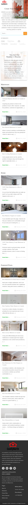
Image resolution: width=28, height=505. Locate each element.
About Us (4, 488)
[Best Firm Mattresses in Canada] (14, 389)
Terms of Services (5, 495)
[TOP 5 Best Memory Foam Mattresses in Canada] (14, 238)
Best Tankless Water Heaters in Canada (13, 306)
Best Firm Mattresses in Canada (11, 393)
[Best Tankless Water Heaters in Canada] (14, 302)
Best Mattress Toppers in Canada (11, 215)
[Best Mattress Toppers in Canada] (14, 212)
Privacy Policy (5, 493)
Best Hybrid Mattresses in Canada (11, 127)
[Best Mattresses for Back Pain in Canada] (14, 275)
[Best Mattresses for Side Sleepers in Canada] (14, 359)
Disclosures (4, 490)
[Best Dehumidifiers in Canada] (14, 416)
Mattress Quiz (5, 497)
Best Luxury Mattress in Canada (11, 332)
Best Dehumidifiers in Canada (10, 420)
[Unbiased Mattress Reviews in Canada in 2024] (14, 95)
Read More (5, 111)
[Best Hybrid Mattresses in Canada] (14, 123)
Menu (23, 3)
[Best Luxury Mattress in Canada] (14, 329)
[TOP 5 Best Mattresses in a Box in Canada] (14, 183)
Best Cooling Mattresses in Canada (12, 154)
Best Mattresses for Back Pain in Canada (13, 279)
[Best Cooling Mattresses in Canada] (14, 150)
